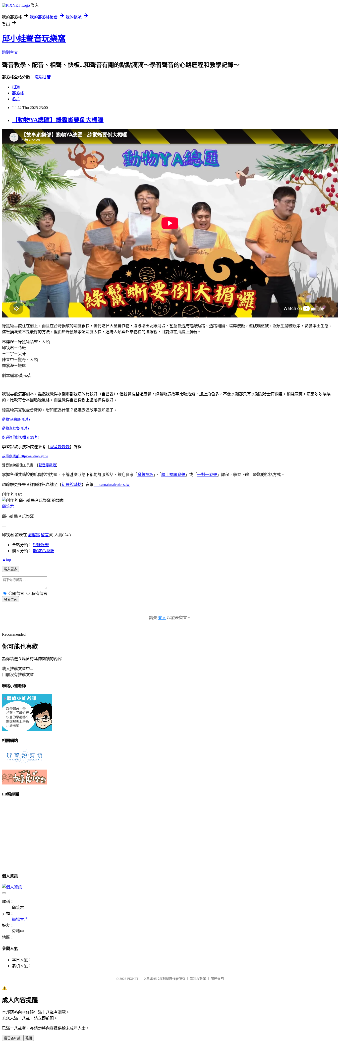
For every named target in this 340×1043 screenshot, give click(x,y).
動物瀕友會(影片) (15, 428)
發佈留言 (10, 599)
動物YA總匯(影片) (16, 419)
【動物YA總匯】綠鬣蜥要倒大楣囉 (58, 120)
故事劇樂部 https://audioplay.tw (25, 456)
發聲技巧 (145, 474)
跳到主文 (10, 52)
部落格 (18, 93)
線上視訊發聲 (173, 474)
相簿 (16, 87)
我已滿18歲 (12, 1038)
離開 (28, 1038)
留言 (45, 535)
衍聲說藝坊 (72, 484)
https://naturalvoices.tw (112, 484)
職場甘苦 (43, 77)
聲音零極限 (47, 465)
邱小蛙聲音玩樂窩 (34, 38)
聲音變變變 (60, 447)
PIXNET (132, 979)
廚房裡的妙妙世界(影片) (20, 437)
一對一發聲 (207, 474)
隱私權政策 (198, 979)
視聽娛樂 (41, 545)
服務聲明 (217, 979)
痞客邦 (34, 535)
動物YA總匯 (43, 551)
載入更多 (10, 569)
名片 (16, 99)
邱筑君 (8, 506)
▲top (6, 559)
